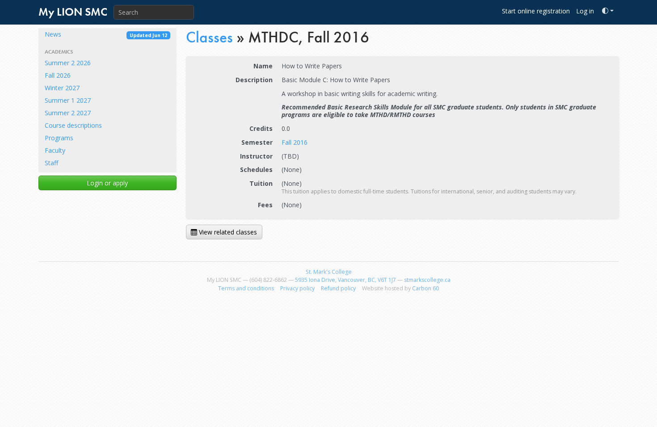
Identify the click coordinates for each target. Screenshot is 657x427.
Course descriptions (73, 125)
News (106, 34)
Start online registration (536, 11)
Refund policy (338, 288)
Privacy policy (297, 288)
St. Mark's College (329, 272)
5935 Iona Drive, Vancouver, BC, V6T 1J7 (345, 280)
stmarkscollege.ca (427, 280)
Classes (209, 37)
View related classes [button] (227, 232)
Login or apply (107, 183)
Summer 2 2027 (68, 113)
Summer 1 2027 (68, 100)
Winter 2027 (62, 88)
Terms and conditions (246, 288)
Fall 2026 (58, 75)
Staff (51, 163)
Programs (59, 138)
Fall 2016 (294, 142)
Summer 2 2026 (68, 63)
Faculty (55, 150)
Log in (585, 11)
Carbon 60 (425, 288)
